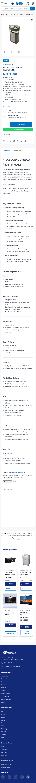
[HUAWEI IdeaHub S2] (26, 601)
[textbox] (18, 502)
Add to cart (21, 124)
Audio (3, 690)
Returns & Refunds (6, 764)
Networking (4, 685)
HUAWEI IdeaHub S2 (25, 613)
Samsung (4, 729)
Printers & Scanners (7, 679)
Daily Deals (4, 755)
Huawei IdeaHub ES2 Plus (9, 613)
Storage (3, 688)
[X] (17, 141)
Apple (3, 717)
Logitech (3, 723)
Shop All (3, 746)
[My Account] (28, 3)
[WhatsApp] (25, 141)
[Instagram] (14, 141)
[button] (33, 3)
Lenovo (3, 720)
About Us (4, 749)
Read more (11, 633)
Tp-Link (3, 734)
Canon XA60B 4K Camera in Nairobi (10, 573)
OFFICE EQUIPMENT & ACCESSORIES (14, 14)
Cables (3, 702)
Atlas (6, 61)
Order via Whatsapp (19, 129)
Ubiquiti (3, 732)
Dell (2, 737)
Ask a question (9, 64)
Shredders (29, 533)
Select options (27, 632)
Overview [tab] (7, 150)
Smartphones (5, 696)
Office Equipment (6, 699)
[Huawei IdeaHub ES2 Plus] (10, 601)
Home (2, 14)
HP (2, 711)
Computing (4, 676)
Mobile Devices (5, 693)
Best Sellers (4, 752)
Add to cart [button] (11, 589)
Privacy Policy (5, 767)
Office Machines (29, 14)
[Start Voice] (3, 509)
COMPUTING (23, 570)
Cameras (7, 570)
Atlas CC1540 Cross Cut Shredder (25, 573)
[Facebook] (10, 141)
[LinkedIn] (21, 141)
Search (32, 8)
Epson (3, 714)
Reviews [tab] (16, 150)
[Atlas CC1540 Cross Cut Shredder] (26, 560)
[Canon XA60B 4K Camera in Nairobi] (10, 560)
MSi (2, 726)
